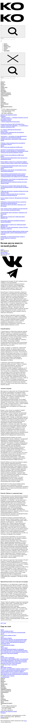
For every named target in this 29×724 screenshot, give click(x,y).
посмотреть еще (5, 677)
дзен (6, 114)
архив (2, 105)
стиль (5, 49)
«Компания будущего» (6, 106)
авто (2, 97)
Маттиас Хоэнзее (5, 253)
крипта (2, 99)
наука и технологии (6, 94)
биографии (7, 50)
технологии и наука (6, 120)
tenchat (15, 114)
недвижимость (4, 95)
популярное (4, 119)
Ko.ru (2, 716)
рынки (2, 86)
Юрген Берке (4, 252)
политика (3, 102)
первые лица (7, 46)
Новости (9, 119)
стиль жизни (4, 131)
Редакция (3, 116)
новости (3, 81)
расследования (4, 103)
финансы (6, 45)
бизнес (5, 43)
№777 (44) (3, 623)
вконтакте (10, 114)
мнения (6, 48)
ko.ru (25, 720)
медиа (2, 98)
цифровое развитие (6, 92)
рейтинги (3, 90)
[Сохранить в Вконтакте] (12, 267)
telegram (3, 114)
